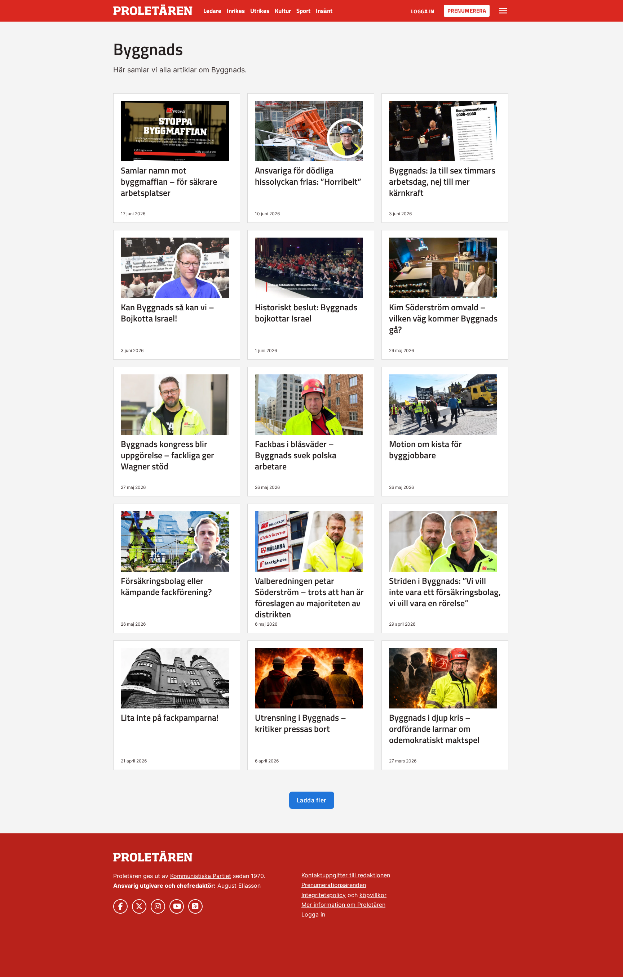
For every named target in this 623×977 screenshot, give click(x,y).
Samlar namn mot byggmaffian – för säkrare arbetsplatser (169, 181)
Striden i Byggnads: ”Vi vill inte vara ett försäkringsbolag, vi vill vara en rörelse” (445, 591)
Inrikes (236, 10)
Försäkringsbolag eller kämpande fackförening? (166, 586)
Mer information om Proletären (343, 904)
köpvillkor (372, 895)
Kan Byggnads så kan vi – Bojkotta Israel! (167, 313)
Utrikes (259, 10)
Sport (303, 10)
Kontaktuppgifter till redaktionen (345, 875)
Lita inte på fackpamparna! (169, 717)
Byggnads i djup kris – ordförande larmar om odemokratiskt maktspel (434, 728)
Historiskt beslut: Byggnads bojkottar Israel (306, 313)
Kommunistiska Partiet (200, 875)
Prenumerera (466, 10)
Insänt (324, 10)
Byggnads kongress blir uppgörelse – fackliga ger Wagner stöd (167, 455)
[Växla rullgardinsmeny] (503, 10)
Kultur (283, 10)
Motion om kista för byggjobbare (425, 449)
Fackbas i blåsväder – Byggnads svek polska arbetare (295, 455)
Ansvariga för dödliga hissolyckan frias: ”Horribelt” (308, 176)
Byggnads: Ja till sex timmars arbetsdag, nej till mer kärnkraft (442, 181)
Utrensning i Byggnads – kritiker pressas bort (300, 723)
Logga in (422, 11)
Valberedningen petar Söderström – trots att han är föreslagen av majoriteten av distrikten (309, 597)
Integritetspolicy (323, 895)
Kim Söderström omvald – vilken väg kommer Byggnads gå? (443, 318)
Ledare (212, 10)
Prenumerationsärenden (333, 884)
